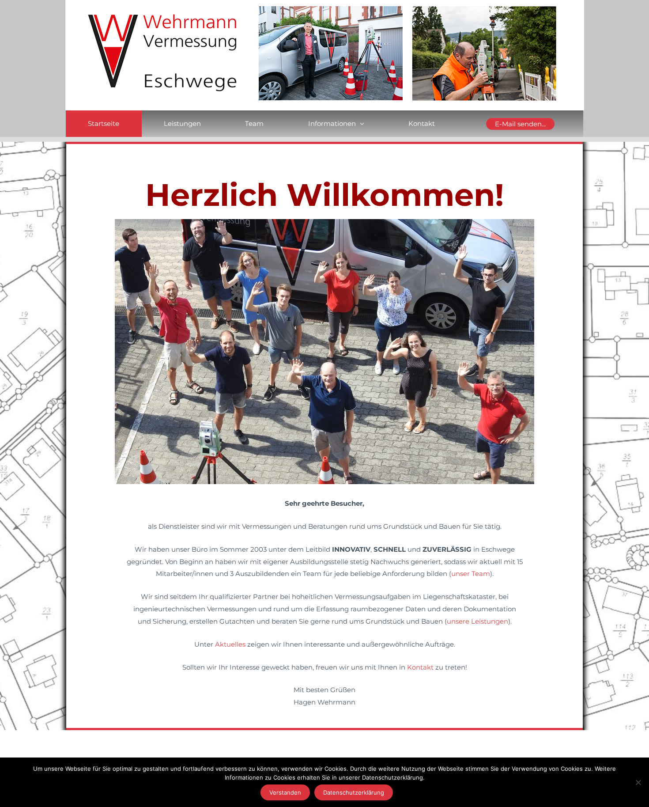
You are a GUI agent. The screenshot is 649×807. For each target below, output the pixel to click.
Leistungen (182, 123)
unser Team (470, 573)
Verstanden (285, 792)
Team (254, 123)
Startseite (103, 123)
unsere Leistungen (477, 621)
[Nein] (638, 782)
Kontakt (421, 123)
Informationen (332, 123)
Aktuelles (230, 644)
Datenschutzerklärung (353, 792)
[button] (520, 124)
